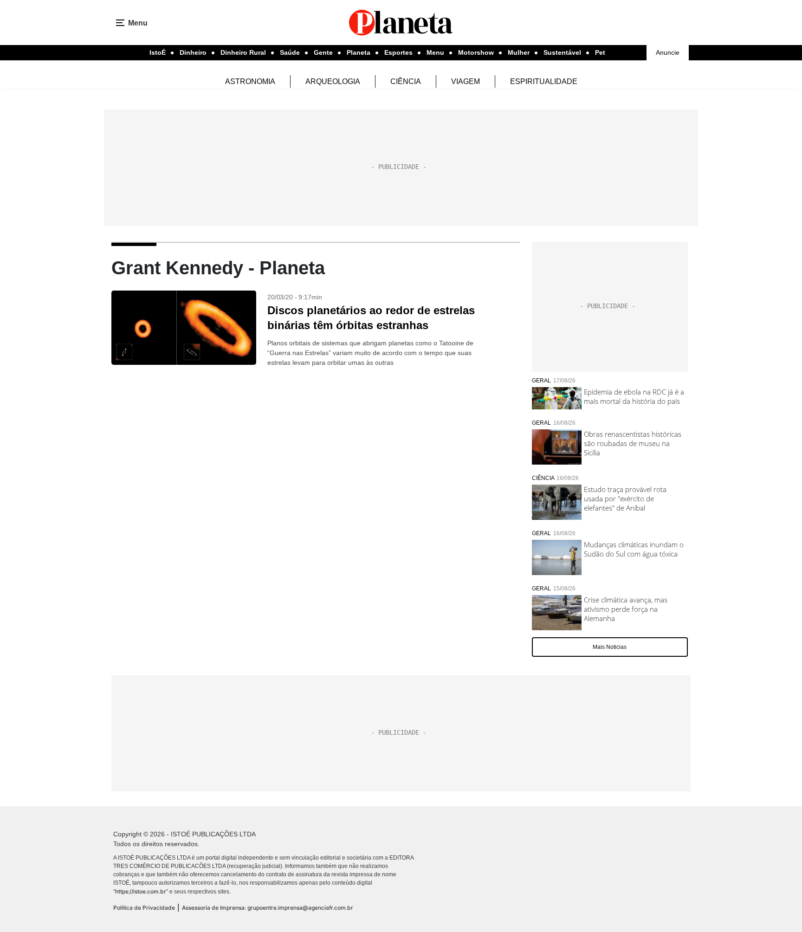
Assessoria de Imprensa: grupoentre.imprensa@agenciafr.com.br (267, 907)
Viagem (465, 81)
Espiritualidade (543, 81)
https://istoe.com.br (140, 891)
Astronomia (250, 81)
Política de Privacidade (144, 907)
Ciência (405, 81)
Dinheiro (193, 52)
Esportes (398, 52)
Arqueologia (332, 81)
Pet (600, 52)
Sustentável (562, 52)
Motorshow (476, 52)
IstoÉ (157, 52)
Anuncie (667, 52)
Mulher (519, 52)
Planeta (358, 52)
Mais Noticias (610, 647)
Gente (323, 52)
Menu (435, 52)
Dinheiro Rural (243, 52)
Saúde (290, 52)
